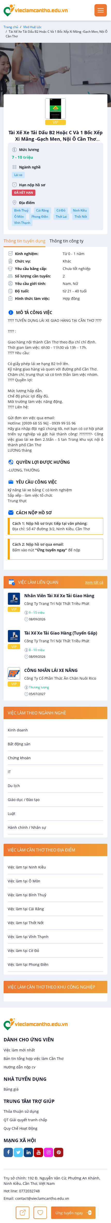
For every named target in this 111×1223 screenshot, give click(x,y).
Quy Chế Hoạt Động (20, 1128)
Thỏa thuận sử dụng (21, 1111)
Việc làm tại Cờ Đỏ (23, 950)
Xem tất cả (94, 582)
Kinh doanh (18, 730)
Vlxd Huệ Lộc (32, 27)
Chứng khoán (19, 757)
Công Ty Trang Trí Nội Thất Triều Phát (56, 603)
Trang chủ (11, 27)
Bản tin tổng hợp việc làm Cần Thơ (34, 1058)
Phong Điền (39, 216)
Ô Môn (19, 216)
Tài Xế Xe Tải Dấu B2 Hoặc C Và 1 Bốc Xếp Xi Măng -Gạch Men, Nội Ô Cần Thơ (55, 138)
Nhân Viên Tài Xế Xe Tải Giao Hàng (59, 595)
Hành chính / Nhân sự (27, 827)
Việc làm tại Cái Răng (26, 908)
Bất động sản (19, 743)
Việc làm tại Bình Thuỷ (27, 894)
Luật (11, 813)
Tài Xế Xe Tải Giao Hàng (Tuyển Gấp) (60, 633)
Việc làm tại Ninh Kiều (27, 867)
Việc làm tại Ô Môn (24, 881)
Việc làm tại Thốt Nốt (26, 922)
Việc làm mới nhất (19, 1050)
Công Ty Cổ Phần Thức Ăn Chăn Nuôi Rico (60, 678)
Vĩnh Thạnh (22, 223)
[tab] (24, 241)
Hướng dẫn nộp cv (19, 1067)
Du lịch (14, 785)
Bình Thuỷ (21, 210)
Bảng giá (11, 1089)
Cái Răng (42, 210)
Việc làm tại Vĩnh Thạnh (28, 936)
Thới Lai (61, 216)
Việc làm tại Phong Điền (28, 964)
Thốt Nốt (81, 216)
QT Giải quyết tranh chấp (25, 1119)
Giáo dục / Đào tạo (23, 799)
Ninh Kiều (80, 210)
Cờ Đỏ (61, 210)
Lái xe (18, 175)
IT (9, 771)
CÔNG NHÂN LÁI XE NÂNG (51, 670)
